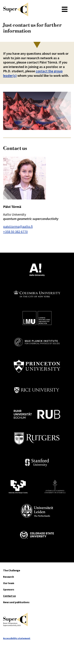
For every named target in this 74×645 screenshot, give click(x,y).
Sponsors (8, 589)
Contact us (9, 596)
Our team (8, 583)
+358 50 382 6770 (15, 231)
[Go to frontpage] (30, 9)
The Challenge (11, 570)
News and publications (16, 602)
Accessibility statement (16, 638)
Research (8, 576)
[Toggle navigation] (64, 9)
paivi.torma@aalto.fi (18, 226)
